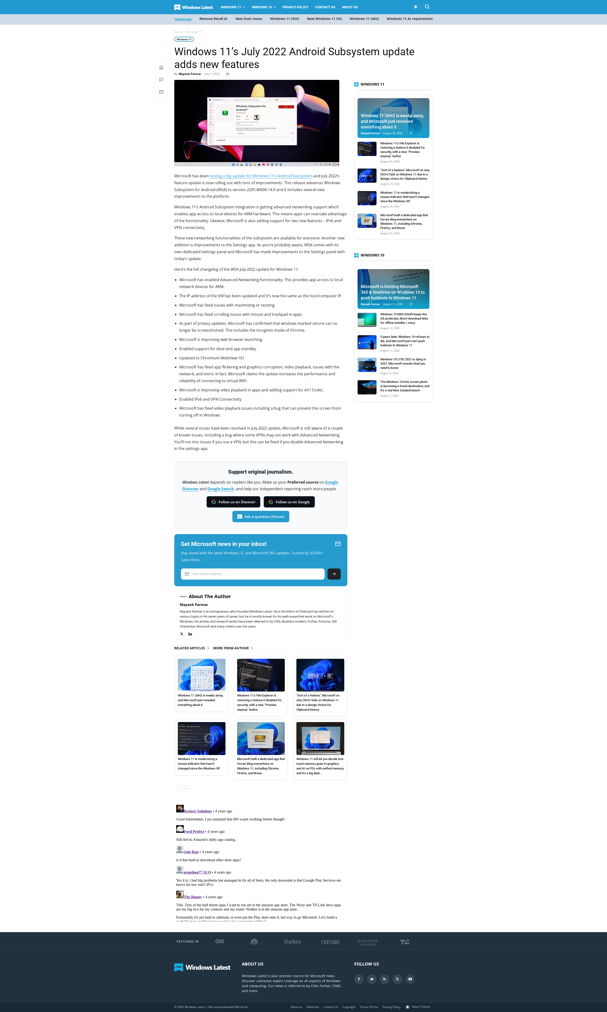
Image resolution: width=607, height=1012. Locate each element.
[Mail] (372, 979)
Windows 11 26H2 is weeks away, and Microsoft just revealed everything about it (200, 700)
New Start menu (248, 18)
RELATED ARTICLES (189, 648)
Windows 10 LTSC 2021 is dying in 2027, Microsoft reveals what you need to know (403, 363)
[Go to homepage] (161, 67)
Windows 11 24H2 (364, 18)
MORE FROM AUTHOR (231, 648)
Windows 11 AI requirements (410, 18)
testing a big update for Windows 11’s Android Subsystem (261, 176)
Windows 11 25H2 (284, 18)
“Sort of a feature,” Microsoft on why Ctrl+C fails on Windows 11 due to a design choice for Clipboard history (404, 174)
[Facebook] (359, 979)
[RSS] (384, 979)
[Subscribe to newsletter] (161, 92)
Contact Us (325, 7)
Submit (334, 574)
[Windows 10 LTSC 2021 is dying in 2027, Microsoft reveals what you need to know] (367, 365)
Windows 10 (262, 7)
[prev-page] (178, 789)
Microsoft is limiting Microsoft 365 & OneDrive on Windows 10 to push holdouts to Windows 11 (393, 292)
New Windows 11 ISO (324, 18)
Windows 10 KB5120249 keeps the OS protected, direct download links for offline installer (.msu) (404, 318)
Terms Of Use (369, 1007)
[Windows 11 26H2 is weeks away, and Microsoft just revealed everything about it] (201, 675)
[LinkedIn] (193, 634)
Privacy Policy (295, 7)
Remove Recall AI (213, 18)
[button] (427, 7)
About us (350, 7)
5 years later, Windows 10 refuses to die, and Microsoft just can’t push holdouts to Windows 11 (404, 341)
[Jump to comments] (161, 79)
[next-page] (186, 789)
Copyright (349, 1007)
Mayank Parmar (190, 74)
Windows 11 (231, 7)
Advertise (313, 1007)
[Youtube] (410, 979)
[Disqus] (260, 862)
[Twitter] (184, 634)
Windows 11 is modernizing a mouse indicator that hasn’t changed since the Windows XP (199, 763)
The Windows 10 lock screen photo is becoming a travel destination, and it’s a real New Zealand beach (404, 386)
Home (178, 32)
